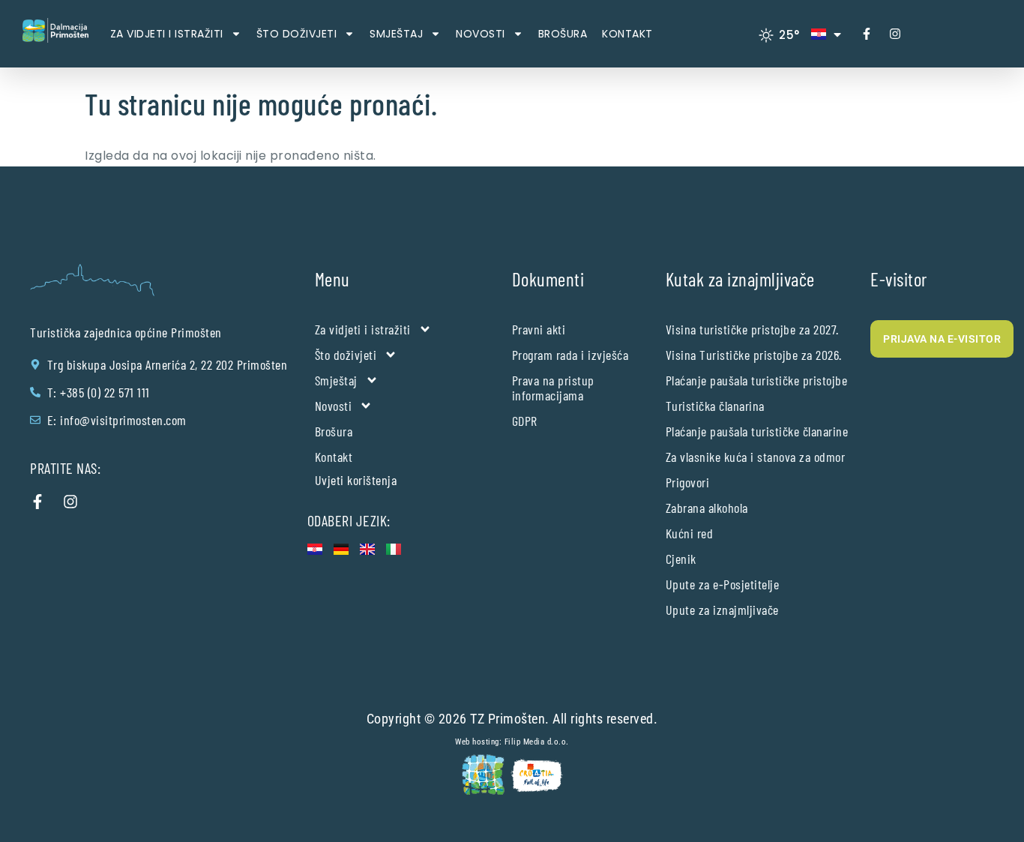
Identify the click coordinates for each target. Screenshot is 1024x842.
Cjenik (681, 558)
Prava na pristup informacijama (553, 387)
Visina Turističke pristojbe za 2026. (754, 354)
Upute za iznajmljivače (722, 609)
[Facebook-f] (867, 34)
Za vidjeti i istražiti (166, 33)
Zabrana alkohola (707, 507)
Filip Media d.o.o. (537, 742)
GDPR (524, 420)
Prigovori (688, 482)
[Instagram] (895, 34)
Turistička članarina (715, 405)
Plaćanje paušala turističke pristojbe (757, 380)
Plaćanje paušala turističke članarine (757, 431)
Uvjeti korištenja (356, 480)
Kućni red (690, 533)
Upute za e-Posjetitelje (723, 584)
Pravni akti (539, 329)
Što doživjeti (296, 33)
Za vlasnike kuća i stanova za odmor (756, 456)
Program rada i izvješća (570, 354)
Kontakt (627, 33)
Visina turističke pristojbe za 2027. (752, 329)
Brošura (563, 33)
